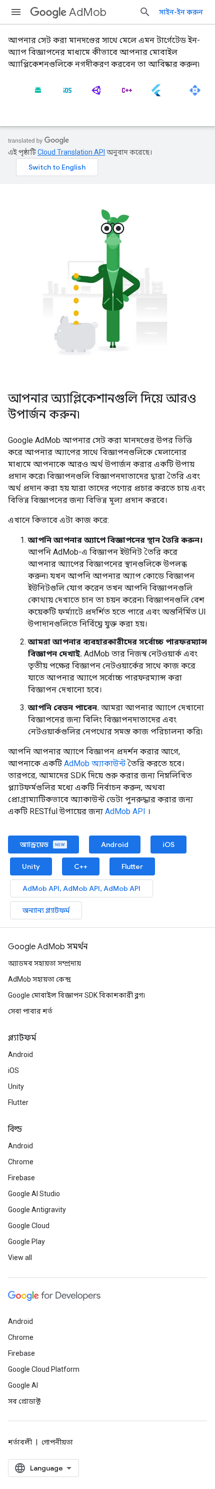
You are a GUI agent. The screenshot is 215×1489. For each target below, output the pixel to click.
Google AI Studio (34, 1194)
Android (114, 844)
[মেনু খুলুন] (16, 12)
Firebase (21, 1178)
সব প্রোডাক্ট (24, 1401)
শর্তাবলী (20, 1442)
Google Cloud (29, 1226)
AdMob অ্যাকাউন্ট (95, 763)
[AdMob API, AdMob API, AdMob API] (195, 94)
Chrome (21, 1162)
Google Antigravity (37, 1210)
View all (20, 1258)
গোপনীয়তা (57, 1442)
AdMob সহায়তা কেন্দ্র (39, 979)
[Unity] (97, 94)
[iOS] (68, 94)
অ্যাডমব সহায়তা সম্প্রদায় (44, 963)
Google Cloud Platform (44, 1369)
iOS (168, 844)
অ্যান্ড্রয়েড (35, 844)
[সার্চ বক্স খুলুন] (145, 12)
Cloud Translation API (71, 152)
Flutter (132, 866)
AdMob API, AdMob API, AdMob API (81, 888)
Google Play (26, 1242)
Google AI (23, 1385)
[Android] (38, 94)
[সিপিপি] (126, 94)
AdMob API (125, 811)
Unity (31, 866)
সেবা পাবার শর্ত (30, 1011)
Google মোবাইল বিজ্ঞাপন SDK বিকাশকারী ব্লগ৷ (76, 995)
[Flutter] (156, 94)
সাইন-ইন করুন (181, 12)
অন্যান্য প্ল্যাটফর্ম (46, 910)
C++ (81, 866)
